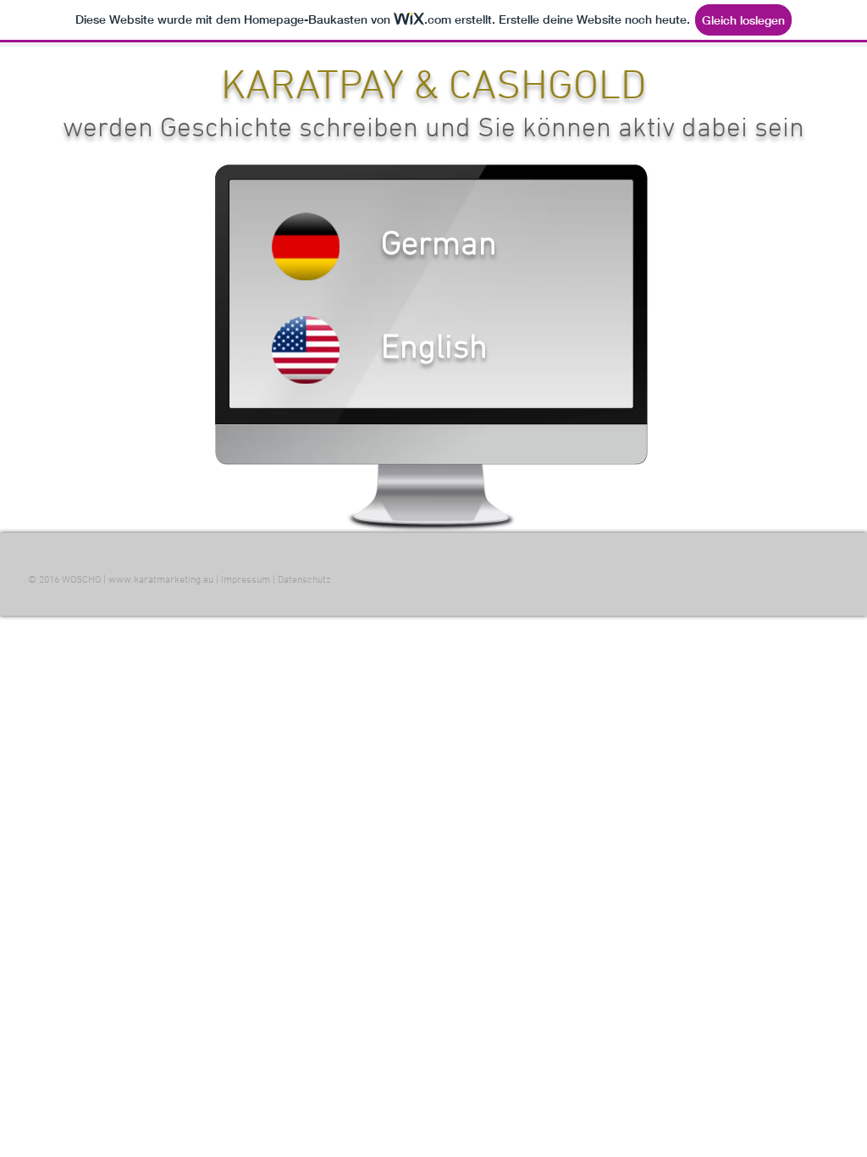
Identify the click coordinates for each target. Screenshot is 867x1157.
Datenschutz (304, 580)
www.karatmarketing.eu (160, 580)
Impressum (245, 580)
